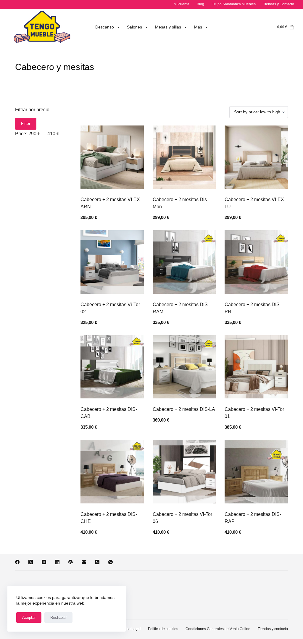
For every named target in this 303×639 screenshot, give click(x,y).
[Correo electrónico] (84, 562)
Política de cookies (163, 629)
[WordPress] (70, 562)
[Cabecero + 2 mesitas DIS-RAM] (184, 261)
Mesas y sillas (168, 27)
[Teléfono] (97, 562)
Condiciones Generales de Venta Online (218, 629)
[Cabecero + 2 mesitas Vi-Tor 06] (184, 471)
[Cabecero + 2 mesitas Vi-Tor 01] (256, 366)
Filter (25, 123)
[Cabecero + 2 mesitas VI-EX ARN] (112, 157)
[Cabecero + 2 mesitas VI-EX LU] (256, 157)
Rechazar (58, 617)
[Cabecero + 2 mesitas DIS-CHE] (112, 471)
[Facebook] (17, 562)
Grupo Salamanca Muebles (234, 4)
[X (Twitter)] (30, 562)
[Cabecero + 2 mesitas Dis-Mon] (184, 157)
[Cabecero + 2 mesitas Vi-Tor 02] (112, 261)
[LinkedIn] (57, 562)
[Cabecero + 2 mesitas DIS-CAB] (112, 366)
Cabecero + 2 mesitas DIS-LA (184, 409)
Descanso (104, 27)
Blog (200, 4)
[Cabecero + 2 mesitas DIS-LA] (184, 366)
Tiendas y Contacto (278, 4)
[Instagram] (44, 562)
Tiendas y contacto (273, 629)
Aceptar (29, 617)
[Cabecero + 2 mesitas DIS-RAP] (256, 471)
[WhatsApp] (110, 562)
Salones (134, 27)
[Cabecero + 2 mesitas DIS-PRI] (256, 261)
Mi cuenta (181, 4)
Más (198, 27)
